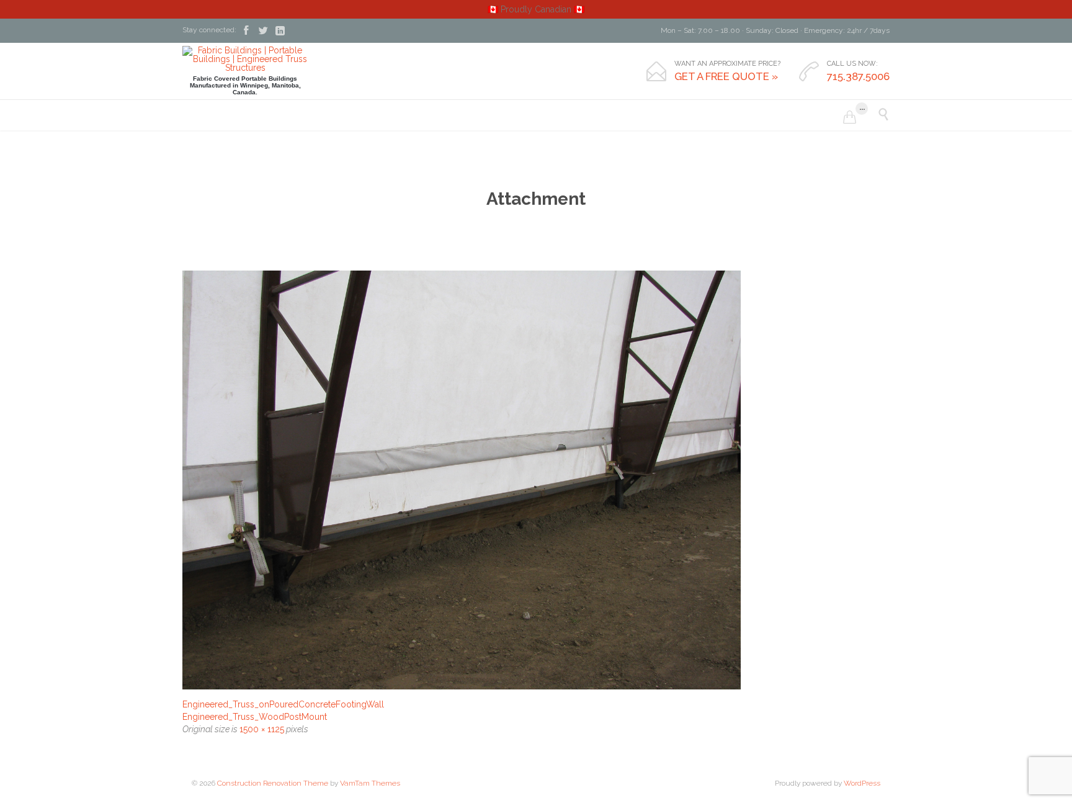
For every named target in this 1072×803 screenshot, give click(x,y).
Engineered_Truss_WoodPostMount (254, 717)
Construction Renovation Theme (272, 783)
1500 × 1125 (261, 729)
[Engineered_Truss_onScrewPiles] (536, 480)
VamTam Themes (370, 783)
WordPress (862, 783)
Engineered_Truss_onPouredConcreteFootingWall (283, 704)
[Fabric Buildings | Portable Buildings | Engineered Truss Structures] (245, 59)
